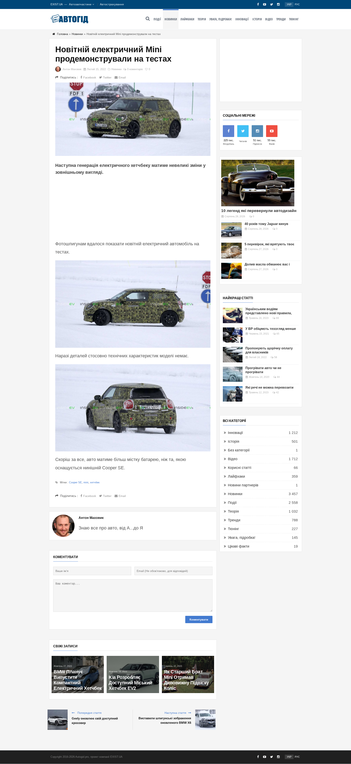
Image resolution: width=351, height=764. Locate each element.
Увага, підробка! (220, 19)
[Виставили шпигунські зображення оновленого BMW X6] (205, 720)
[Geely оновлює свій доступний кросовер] (57, 720)
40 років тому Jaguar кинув (266, 224)
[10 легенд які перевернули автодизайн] (257, 183)
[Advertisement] (132, 207)
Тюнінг (294, 19)
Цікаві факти (238, 546)
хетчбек (95, 482)
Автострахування (112, 4)
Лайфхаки (187, 19)
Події (157, 19)
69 (277, 318)
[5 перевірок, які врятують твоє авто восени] (231, 251)
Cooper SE (75, 482)
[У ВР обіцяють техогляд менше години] (233, 335)
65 (277, 333)
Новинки (171, 19)
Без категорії (239, 450)
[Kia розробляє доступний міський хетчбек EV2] (133, 674)
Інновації (242, 19)
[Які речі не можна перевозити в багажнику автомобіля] (233, 394)
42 (277, 392)
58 (275, 357)
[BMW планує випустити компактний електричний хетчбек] (78, 674)
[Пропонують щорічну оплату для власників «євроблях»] (233, 354)
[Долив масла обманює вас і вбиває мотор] (231, 271)
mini (85, 482)
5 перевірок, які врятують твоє (269, 244)
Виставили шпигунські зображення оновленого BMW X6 (165, 720)
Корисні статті (239, 468)
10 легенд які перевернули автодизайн (258, 211)
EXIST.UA (57, 4)
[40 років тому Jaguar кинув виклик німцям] (231, 230)
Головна (62, 34)
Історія (257, 19)
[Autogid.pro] (69, 18)
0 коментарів (135, 69)
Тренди (281, 19)
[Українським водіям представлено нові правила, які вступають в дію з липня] (233, 315)
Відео (269, 19)
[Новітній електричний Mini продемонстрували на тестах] (132, 119)
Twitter (107, 77)
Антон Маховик (72, 69)
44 (278, 377)
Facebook (89, 77)
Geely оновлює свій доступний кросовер (95, 721)
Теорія (202, 19)
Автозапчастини (80, 4)
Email (122, 77)
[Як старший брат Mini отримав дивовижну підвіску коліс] (188, 674)
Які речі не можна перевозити (269, 387)
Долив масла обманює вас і (267, 264)
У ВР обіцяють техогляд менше (270, 328)
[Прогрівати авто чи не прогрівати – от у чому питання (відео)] (233, 374)
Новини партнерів (243, 485)
